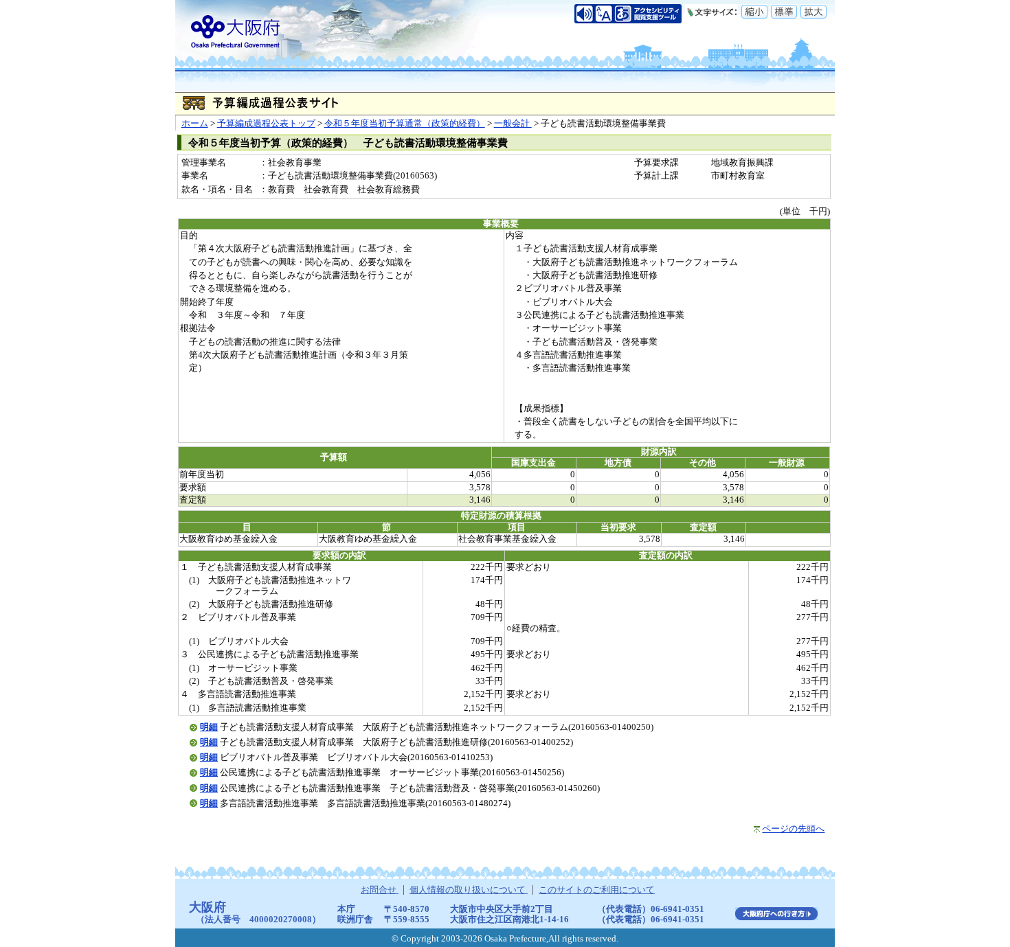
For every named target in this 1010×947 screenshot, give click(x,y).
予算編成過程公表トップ (266, 123)
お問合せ (380, 890)
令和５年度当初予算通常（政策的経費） (404, 123)
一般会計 (513, 123)
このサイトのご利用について (597, 890)
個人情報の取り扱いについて (468, 890)
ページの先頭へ (793, 829)
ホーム (194, 123)
